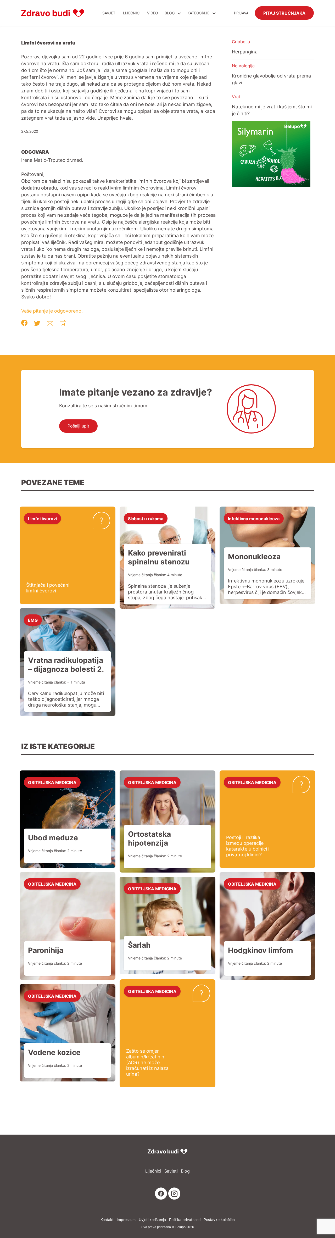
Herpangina (245, 51)
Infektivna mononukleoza (254, 518)
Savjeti (109, 12)
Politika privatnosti (184, 1219)
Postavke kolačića (219, 1219)
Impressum (126, 1219)
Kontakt (107, 1219)
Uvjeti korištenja (152, 1219)
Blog (170, 12)
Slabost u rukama (145, 518)
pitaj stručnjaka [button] (284, 13)
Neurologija (243, 66)
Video (152, 12)
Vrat (236, 96)
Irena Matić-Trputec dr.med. (52, 160)
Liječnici (132, 12)
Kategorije (198, 12)
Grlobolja (241, 42)
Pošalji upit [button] (78, 426)
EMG (33, 620)
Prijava (241, 13)
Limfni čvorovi (42, 518)
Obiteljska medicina (52, 782)
